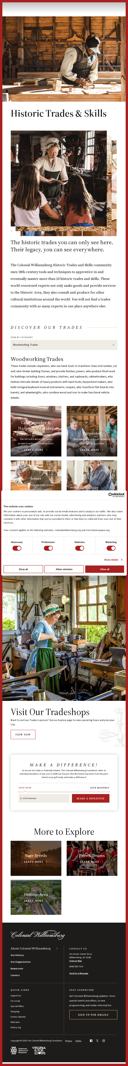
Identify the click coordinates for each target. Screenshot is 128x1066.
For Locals (15, 1001)
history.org (16, 1027)
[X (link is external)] (97, 1041)
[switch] (48, 548)
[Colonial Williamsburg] (38, 939)
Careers (15, 975)
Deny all (23, 569)
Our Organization (21, 962)
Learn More (33, 449)
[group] (64, 460)
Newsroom (17, 968)
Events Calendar (18, 1016)
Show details (111, 559)
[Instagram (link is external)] (104, 1041)
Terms (78, 1040)
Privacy (68, 1040)
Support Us (16, 995)
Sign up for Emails (93, 1014)
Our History (17, 955)
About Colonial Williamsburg (31, 948)
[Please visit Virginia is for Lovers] (39, 1050)
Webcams (15, 1022)
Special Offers (17, 1006)
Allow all (104, 569)
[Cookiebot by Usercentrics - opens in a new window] (110, 495)
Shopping (15, 1011)
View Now (23, 734)
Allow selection (64, 569)
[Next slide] (22, 231)
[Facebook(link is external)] (91, 1041)
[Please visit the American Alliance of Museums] (19, 1050)
